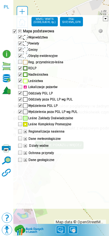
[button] (22, 11)
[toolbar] (6, 24)
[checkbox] (14, 30)
